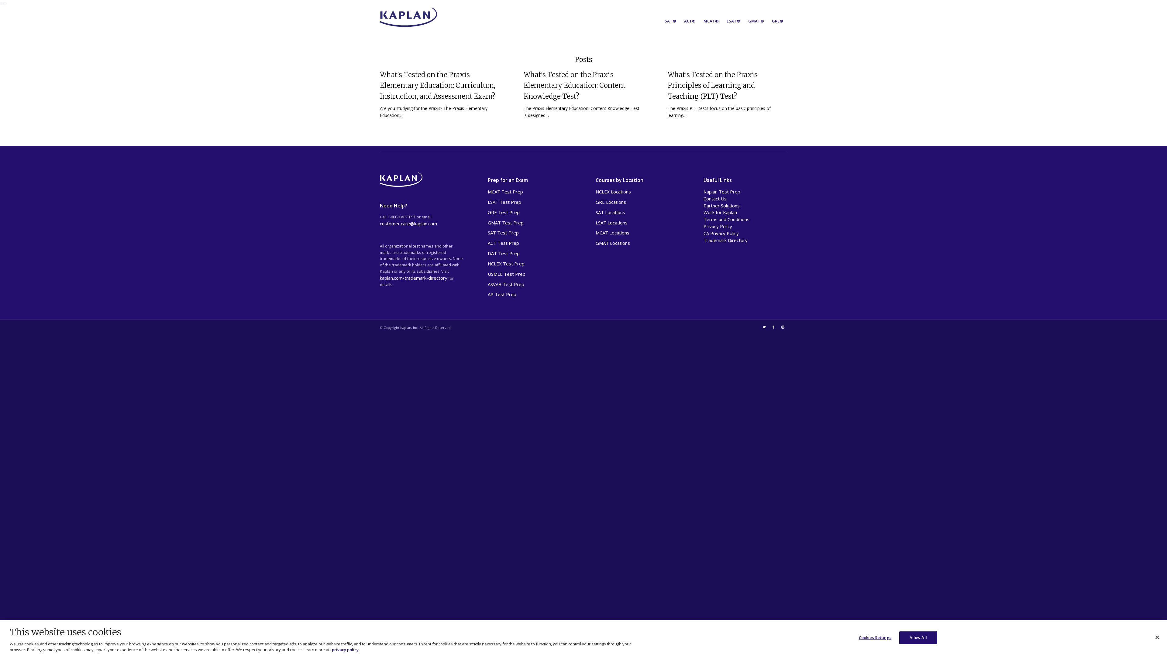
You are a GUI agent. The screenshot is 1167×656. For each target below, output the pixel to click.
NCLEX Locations (613, 192)
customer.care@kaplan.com (408, 223)
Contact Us (715, 199)
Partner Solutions (722, 206)
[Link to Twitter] (764, 327)
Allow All (918, 637)
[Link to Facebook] (773, 327)
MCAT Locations (612, 233)
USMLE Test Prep (506, 274)
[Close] (1157, 637)
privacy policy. (346, 649)
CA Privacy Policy (721, 233)
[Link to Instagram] (782, 327)
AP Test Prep (502, 294)
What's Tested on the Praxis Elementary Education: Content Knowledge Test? (574, 85)
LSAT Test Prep (504, 202)
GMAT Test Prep (506, 223)
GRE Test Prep (504, 212)
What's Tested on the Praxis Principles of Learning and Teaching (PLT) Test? (713, 85)
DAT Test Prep (504, 253)
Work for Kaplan (720, 212)
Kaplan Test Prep (722, 192)
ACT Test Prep (503, 243)
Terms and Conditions (726, 219)
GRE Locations (611, 202)
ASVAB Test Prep (506, 284)
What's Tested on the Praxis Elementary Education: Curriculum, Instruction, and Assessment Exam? (437, 85)
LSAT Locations (612, 223)
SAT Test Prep (503, 233)
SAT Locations (610, 212)
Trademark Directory (726, 240)
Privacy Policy (718, 226)
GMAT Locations (613, 243)
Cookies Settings (875, 637)
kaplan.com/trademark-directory (413, 278)
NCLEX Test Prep (506, 264)
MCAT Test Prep (505, 192)
